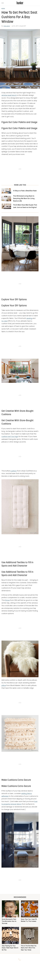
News (3, 8)
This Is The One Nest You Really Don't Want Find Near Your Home (28, 948)
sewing (29, 318)
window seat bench (9, 95)
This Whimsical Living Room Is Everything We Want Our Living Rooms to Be (24, 198)
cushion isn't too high (9, 436)
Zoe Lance (7, 26)
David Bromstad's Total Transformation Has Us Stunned (9, 921)
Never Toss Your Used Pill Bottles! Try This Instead (29, 920)
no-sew (4, 321)
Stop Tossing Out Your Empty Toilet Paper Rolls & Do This (10, 948)
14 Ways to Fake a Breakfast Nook (25, 191)
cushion (13, 471)
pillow (3, 685)
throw (7, 600)
